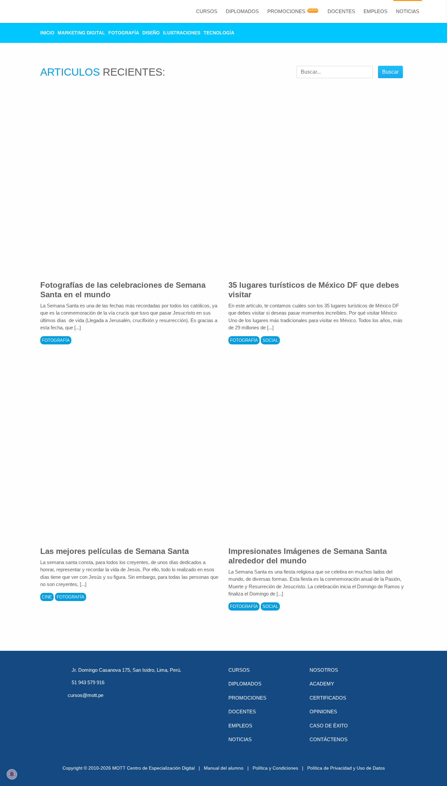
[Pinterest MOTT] (124, 707)
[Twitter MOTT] (90, 707)
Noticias (407, 11)
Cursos (206, 11)
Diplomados (242, 11)
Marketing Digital (81, 32)
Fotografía (123, 32)
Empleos (375, 11)
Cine (47, 596)
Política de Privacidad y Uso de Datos (346, 768)
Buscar (390, 72)
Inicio (47, 32)
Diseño (151, 32)
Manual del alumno (223, 768)
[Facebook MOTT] (73, 707)
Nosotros (324, 670)
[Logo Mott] (35, 11)
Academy (322, 683)
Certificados (328, 698)
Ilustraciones (181, 32)
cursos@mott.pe (85, 695)
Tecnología (219, 32)
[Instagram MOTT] (141, 707)
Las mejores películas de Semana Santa (114, 551)
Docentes (341, 11)
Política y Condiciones (275, 768)
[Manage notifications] (12, 774)
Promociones (286, 11)
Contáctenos (329, 739)
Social (270, 340)
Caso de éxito (329, 725)
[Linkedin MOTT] (107, 707)
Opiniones (323, 711)
